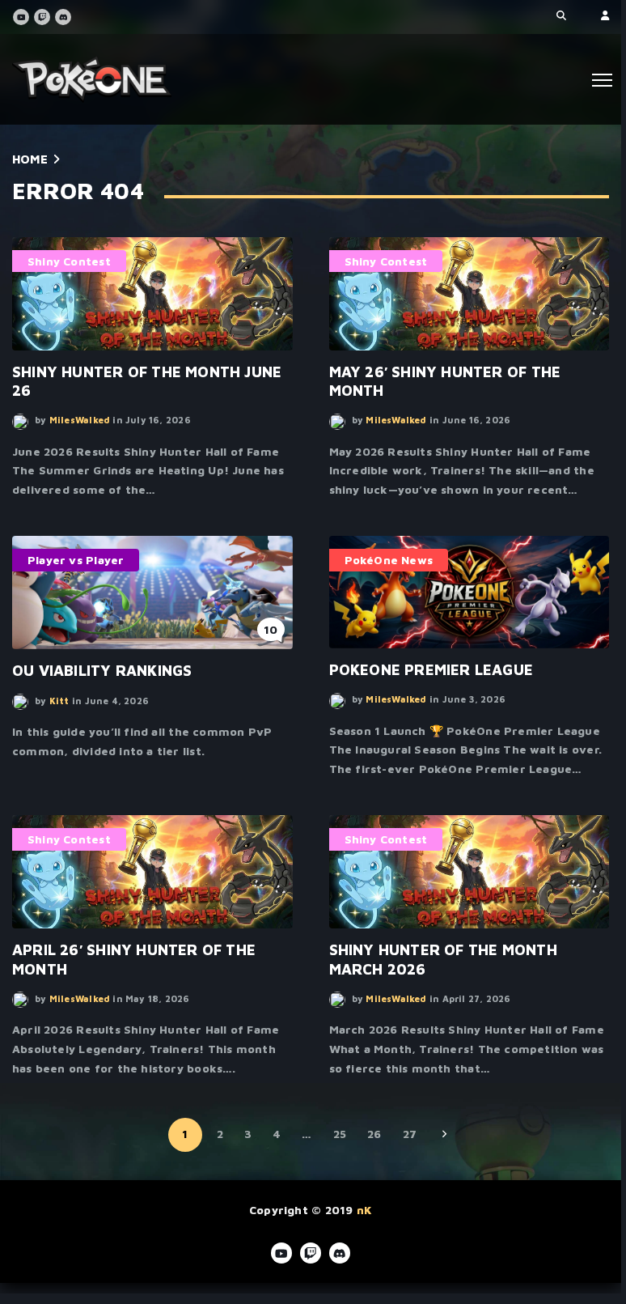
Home (30, 159)
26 (374, 1133)
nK (364, 1210)
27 (410, 1133)
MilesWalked (79, 419)
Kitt (59, 700)
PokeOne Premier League (431, 669)
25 (339, 1133)
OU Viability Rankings (102, 670)
